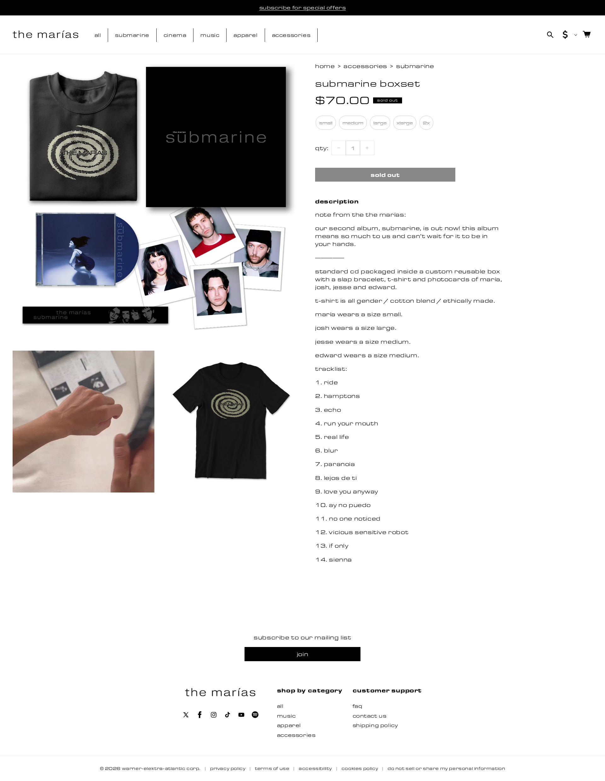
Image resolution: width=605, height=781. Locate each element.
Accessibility (315, 768)
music (286, 715)
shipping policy (375, 725)
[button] (550, 35)
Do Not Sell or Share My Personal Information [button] (446, 768)
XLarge (405, 123)
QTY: (321, 148)
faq (357, 705)
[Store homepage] (220, 692)
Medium (353, 123)
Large (380, 123)
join (302, 654)
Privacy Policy (227, 768)
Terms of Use (272, 768)
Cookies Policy (360, 768)
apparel (289, 725)
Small (325, 123)
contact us (370, 715)
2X (426, 123)
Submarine (415, 66)
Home (325, 66)
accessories (365, 66)
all (280, 705)
